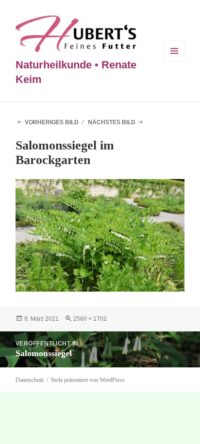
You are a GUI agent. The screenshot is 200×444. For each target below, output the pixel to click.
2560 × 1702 (90, 318)
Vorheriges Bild (52, 122)
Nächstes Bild (111, 122)
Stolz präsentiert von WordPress (88, 380)
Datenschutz (30, 380)
